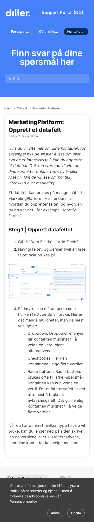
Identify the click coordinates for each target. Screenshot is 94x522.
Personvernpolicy (23, 501)
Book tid (65, 477)
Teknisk (22, 108)
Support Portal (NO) (62, 12)
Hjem (8, 108)
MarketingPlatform (46, 108)
